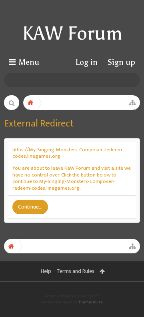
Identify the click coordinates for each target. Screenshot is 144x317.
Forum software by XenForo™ (72, 296)
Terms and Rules (75, 271)
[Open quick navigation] (132, 102)
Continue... (30, 206)
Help (46, 271)
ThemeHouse (90, 302)
